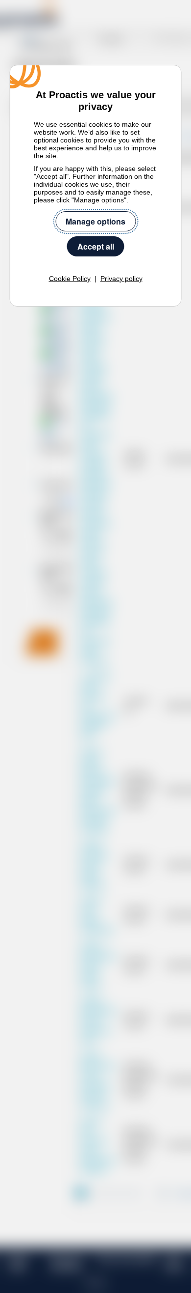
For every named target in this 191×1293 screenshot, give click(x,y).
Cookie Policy (70, 278)
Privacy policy (121, 278)
